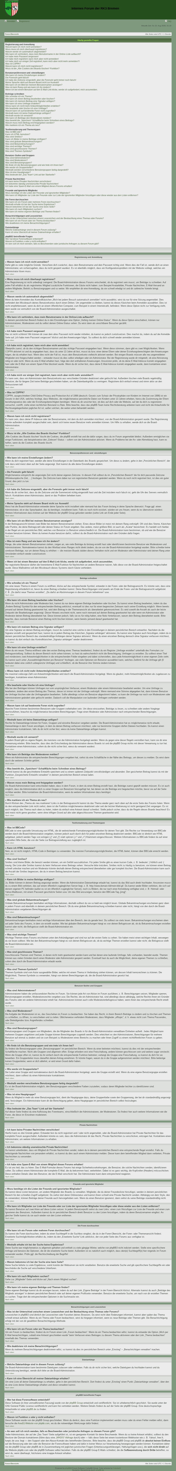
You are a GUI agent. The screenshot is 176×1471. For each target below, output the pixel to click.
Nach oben (9, 274)
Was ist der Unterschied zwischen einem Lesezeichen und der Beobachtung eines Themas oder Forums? (54, 218)
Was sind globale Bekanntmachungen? (23, 141)
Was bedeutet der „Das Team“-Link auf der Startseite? (30, 175)
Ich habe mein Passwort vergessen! (21, 56)
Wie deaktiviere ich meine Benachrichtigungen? (27, 223)
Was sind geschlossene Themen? (21, 149)
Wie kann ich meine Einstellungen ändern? (25, 75)
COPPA (9, 351)
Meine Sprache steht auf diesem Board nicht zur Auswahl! (32, 82)
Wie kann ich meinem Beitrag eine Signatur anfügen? (30, 101)
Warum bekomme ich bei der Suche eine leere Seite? (30, 207)
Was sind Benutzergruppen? (18, 162)
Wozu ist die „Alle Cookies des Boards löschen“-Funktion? (32, 68)
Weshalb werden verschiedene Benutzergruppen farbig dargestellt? (37, 170)
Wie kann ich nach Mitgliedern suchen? (23, 209)
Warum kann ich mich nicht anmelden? (23, 47)
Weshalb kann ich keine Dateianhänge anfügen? (28, 113)
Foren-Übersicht (12, 34)
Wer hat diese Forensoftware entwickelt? (24, 239)
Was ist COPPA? (13, 64)
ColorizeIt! (117, 1468)
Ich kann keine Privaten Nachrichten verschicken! (28, 181)
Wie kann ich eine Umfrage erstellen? (22, 103)
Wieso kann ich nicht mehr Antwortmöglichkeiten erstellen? (32, 106)
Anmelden (11, 21)
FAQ (169, 21)
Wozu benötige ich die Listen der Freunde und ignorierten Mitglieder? (37, 193)
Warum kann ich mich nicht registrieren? (24, 66)
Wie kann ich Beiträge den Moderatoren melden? (28, 118)
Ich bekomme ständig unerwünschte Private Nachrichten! (31, 184)
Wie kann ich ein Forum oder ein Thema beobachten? (30, 221)
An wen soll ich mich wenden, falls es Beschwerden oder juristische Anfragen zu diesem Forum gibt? (52, 244)
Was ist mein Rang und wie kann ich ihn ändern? (28, 87)
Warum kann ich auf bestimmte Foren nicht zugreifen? (30, 111)
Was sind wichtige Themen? (18, 146)
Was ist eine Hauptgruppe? (18, 172)
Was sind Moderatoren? (16, 160)
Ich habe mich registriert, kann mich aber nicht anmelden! (32, 59)
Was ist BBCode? (13, 132)
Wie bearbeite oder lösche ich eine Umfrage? (26, 108)
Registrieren (24, 21)
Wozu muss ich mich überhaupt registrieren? (26, 49)
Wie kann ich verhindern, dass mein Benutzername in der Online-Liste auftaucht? (43, 54)
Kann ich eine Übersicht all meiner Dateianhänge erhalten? (33, 232)
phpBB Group (76, 1403)
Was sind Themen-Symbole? (18, 151)
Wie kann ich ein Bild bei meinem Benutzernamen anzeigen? (33, 85)
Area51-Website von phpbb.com (34, 1423)
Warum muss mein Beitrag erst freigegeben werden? (29, 123)
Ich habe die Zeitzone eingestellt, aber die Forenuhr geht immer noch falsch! (40, 80)
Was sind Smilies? (14, 137)
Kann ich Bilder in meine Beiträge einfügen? (26, 139)
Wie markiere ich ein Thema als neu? (22, 125)
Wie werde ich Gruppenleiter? (19, 167)
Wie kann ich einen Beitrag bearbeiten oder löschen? (30, 99)
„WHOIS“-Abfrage (64, 1437)
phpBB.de (31, 1409)
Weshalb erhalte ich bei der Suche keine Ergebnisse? (30, 204)
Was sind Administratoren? (17, 158)
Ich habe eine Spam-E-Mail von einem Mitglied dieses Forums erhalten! (38, 186)
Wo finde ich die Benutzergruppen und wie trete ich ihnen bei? (34, 165)
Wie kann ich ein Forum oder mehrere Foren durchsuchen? (32, 202)
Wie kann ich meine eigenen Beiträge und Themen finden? (32, 211)
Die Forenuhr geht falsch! (17, 77)
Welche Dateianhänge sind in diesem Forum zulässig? (30, 230)
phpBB (68, 1468)
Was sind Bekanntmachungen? (20, 144)
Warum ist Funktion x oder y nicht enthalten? (26, 241)
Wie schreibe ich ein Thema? (18, 96)
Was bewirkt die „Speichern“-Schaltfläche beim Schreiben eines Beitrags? (39, 120)
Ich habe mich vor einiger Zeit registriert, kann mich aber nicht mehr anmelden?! (42, 61)
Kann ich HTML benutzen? (17, 134)
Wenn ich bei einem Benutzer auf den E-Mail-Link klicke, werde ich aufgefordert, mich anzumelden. (51, 89)
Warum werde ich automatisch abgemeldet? (25, 52)
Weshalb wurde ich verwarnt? (19, 115)
